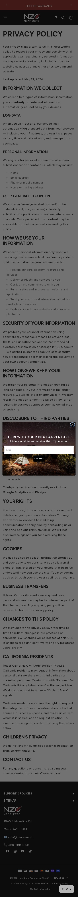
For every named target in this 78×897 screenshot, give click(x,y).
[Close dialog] (72, 425)
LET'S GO (38, 458)
